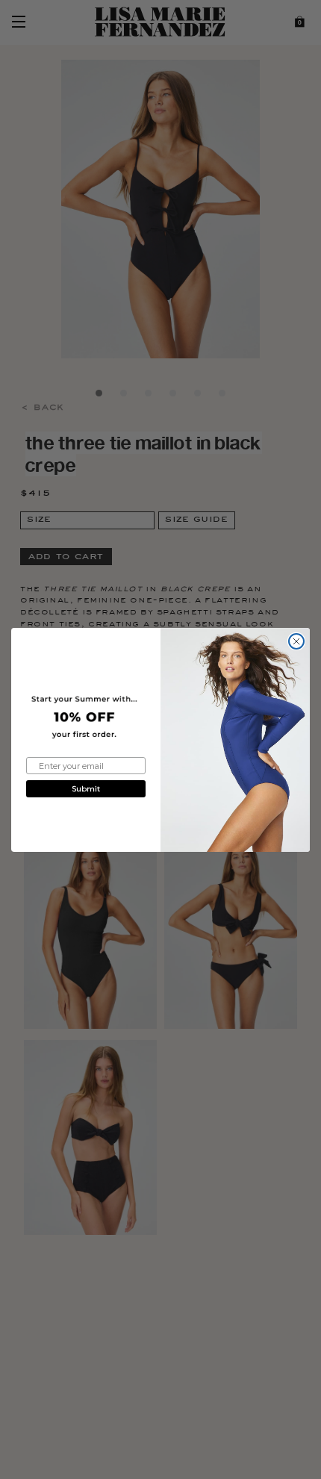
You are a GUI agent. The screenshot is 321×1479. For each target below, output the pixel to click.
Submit (86, 789)
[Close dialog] (296, 641)
